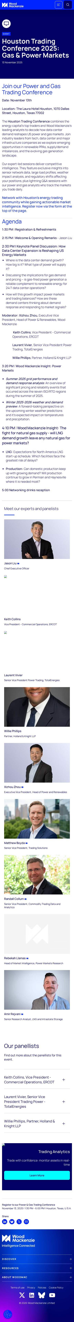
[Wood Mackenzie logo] (13, 5)
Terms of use (17, 1287)
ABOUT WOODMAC (14, 1277)
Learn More (37, 1175)
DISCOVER (9, 1259)
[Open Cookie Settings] (7, 1314)
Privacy (31, 1287)
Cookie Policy (56, 1287)
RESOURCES (10, 1268)
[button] (58, 5)
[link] (37, 1241)
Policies (42, 1287)
